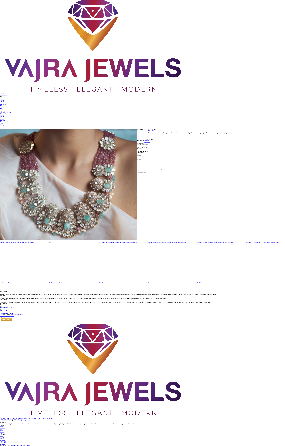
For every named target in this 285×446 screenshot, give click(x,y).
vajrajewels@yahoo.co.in (25, 420)
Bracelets (2, 117)
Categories (2, 115)
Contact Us (2, 125)
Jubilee (1, 436)
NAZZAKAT (3, 104)
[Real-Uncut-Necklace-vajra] (68, 184)
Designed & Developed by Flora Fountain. (21, 445)
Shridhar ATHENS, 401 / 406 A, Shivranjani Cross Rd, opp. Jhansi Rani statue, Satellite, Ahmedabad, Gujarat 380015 (28, 418)
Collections (2, 100)
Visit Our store (3, 95)
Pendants (2, 121)
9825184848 (9, 420)
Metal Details (139, 148)
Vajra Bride (2, 111)
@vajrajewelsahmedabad (16, 314)
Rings (1, 123)
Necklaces (2, 120)
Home (1, 97)
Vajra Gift (2, 444)
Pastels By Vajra (4, 113)
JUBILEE (2, 101)
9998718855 (3, 420)
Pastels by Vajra (3, 441)
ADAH (2, 105)
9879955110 (16, 420)
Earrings (2, 119)
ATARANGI (3, 107)
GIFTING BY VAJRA (5, 112)
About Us (2, 99)
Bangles (2, 116)
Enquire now (3, 93)
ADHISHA (2, 103)
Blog (1, 124)
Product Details (140, 129)
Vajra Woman (3, 109)
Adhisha (2, 437)
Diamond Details (140, 143)
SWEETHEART (4, 108)
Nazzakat (2, 438)
